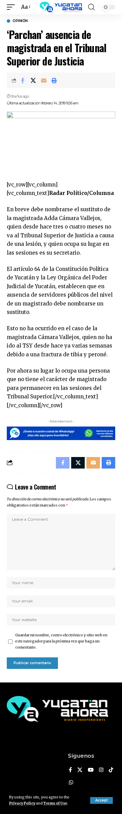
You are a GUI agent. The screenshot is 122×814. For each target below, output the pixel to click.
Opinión (20, 21)
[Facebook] (70, 770)
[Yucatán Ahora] (61, 7)
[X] (79, 770)
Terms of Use (55, 803)
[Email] (43, 80)
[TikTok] (111, 770)
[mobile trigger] (12, 7)
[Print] (54, 80)
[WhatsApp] (71, 783)
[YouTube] (91, 770)
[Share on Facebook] (22, 80)
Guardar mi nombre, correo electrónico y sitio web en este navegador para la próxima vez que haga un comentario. (61, 641)
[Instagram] (101, 770)
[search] (91, 7)
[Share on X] (33, 80)
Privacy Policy (22, 803)
